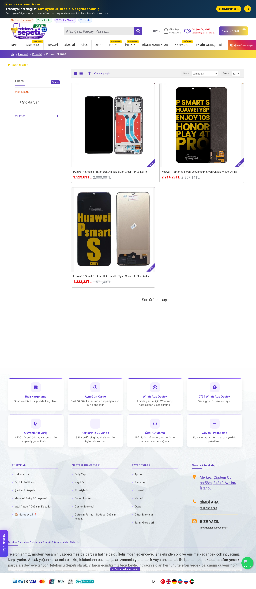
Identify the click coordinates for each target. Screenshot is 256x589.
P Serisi (37, 54)
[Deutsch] (174, 581)
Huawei (23, 54)
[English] (168, 581)
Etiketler (20, 116)
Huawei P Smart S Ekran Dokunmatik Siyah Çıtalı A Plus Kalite (110, 172)
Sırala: (186, 73)
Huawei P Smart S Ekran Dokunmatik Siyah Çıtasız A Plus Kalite (111, 276)
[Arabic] (191, 581)
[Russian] (186, 581)
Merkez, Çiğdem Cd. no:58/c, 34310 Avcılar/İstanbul (218, 482)
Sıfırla (55, 82)
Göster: (226, 73)
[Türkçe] (162, 581)
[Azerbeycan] (180, 581)
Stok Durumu (22, 92)
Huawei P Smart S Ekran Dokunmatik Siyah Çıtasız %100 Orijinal (200, 172)
